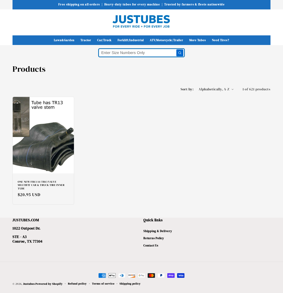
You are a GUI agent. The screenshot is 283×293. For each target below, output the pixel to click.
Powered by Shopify (49, 284)
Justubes (29, 284)
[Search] (179, 52)
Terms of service (103, 284)
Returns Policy (153, 238)
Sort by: (187, 89)
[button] (18, 21)
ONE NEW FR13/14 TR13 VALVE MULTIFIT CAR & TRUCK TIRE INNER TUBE (41, 185)
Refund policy (77, 284)
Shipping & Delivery (157, 231)
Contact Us (150, 245)
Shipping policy (130, 284)
